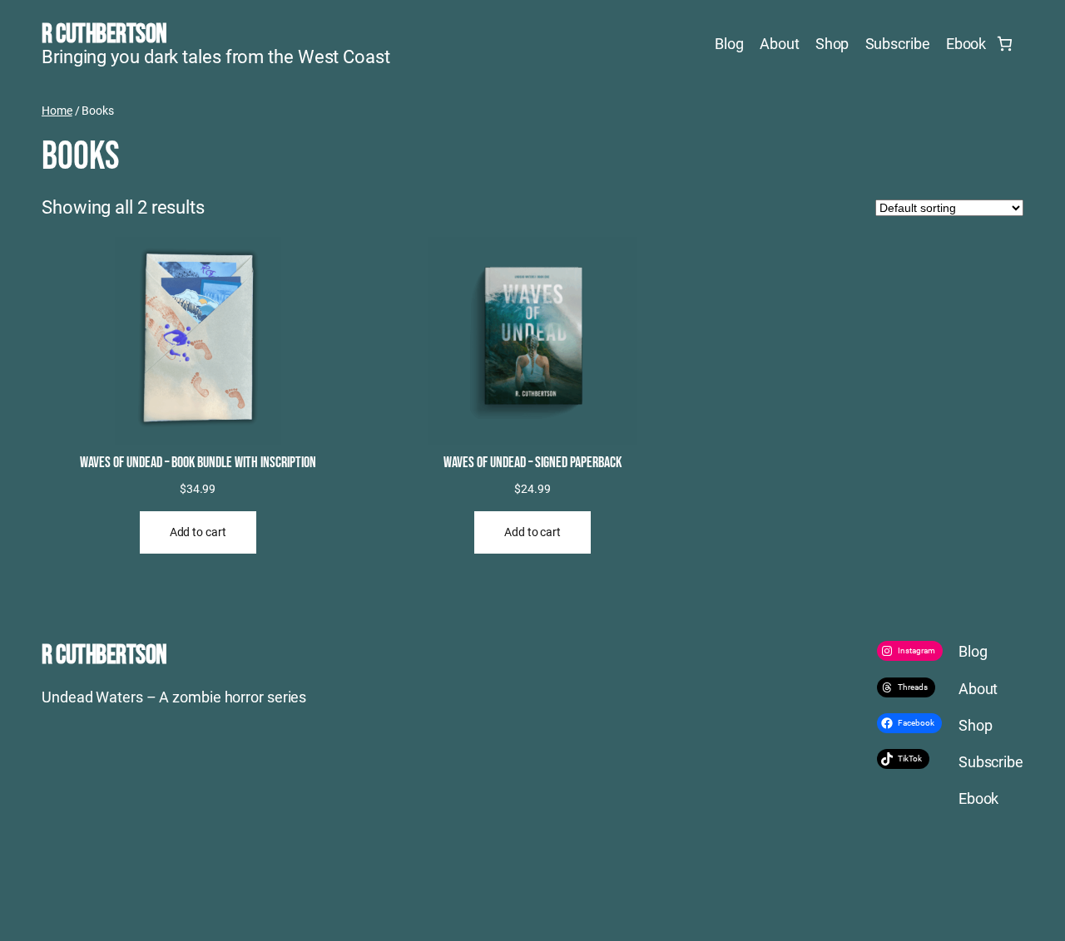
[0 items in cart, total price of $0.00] (1004, 43)
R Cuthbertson (104, 34)
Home (57, 110)
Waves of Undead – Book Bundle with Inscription (198, 463)
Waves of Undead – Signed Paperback (532, 463)
